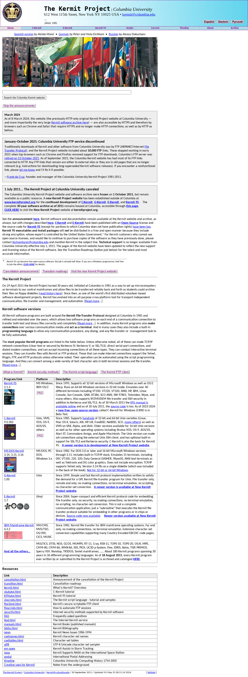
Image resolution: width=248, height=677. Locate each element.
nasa (7, 652)
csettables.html (13, 640)
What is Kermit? (13, 372)
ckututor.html (12, 592)
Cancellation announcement (20, 271)
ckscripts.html (13, 600)
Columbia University (34, 672)
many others (132, 422)
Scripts (129, 28)
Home (10, 28)
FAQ (39, 392)
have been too (142, 226)
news (7, 632)
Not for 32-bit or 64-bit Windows (107, 470)
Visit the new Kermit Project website (93, 271)
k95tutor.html (12, 596)
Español (209, 21)
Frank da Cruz (15, 177)
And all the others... (17, 551)
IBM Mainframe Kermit (19, 525)
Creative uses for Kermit (19, 665)
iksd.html (10, 620)
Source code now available (83, 516)
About (210, 28)
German (64, 34)
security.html (12, 612)
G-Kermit (10, 475)
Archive (235, 28)
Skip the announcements (19, 105)
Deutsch (223, 21)
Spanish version (23, 34)
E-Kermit (67, 28)
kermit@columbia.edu (138, 14)
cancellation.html (15, 579)
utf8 (6, 644)
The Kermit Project (12, 672)
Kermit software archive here (69, 122)
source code (118, 406)
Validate (151, 672)
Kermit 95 (100, 28)
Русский (237, 21)
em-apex (9, 648)
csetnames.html (14, 636)
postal (8, 656)
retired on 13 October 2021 (21, 158)
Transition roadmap (55, 271)
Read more (92, 301)
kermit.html (11, 587)
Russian (113, 34)
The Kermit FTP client (115, 372)
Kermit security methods (43, 372)
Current (155, 28)
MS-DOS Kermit (14, 451)
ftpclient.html (12, 604)
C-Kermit (36, 28)
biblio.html (11, 628)
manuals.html (12, 624)
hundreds (88, 418)
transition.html (13, 583)
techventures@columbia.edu (30, 242)
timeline (9, 661)
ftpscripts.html (13, 608)
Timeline (184, 28)
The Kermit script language (80, 372)
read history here (50, 293)
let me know (27, 170)
